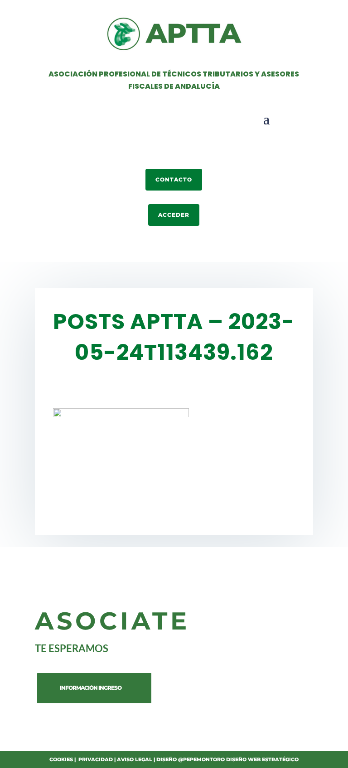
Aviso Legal (134, 759)
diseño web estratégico (262, 759)
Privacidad (95, 759)
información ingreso (90, 687)
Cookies (61, 759)
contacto (173, 179)
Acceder (173, 214)
